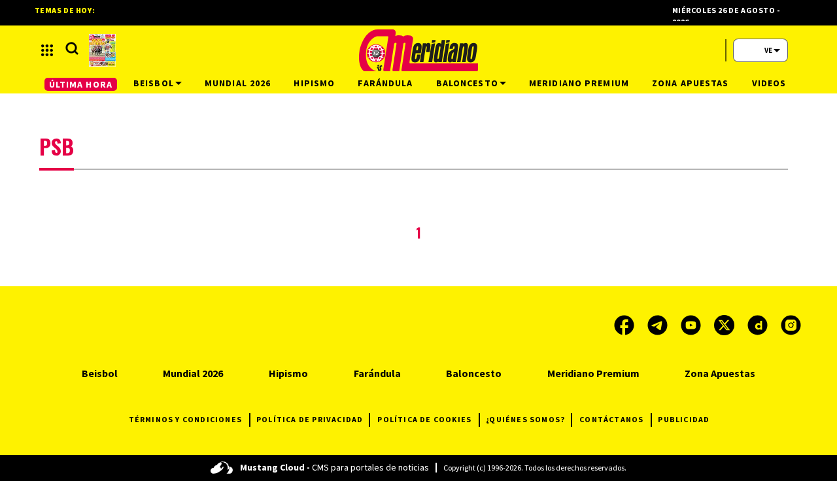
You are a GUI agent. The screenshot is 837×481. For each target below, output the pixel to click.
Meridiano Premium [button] (579, 83)
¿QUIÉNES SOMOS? (525, 419)
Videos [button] (769, 83)
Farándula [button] (385, 83)
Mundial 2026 (193, 373)
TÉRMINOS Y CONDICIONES (185, 419)
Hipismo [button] (314, 83)
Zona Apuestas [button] (690, 83)
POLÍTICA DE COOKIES (424, 419)
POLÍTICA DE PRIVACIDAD (309, 419)
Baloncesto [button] (467, 83)
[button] (47, 50)
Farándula (377, 373)
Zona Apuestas (720, 373)
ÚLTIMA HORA (80, 84)
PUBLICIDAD (683, 419)
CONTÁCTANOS (611, 419)
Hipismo (288, 373)
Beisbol (100, 373)
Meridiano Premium (593, 373)
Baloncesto (474, 373)
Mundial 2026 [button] (238, 83)
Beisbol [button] (153, 83)
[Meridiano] (418, 50)
